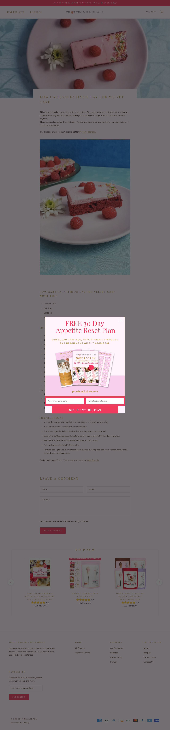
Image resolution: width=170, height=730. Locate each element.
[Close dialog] (121, 320)
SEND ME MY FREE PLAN (85, 410)
